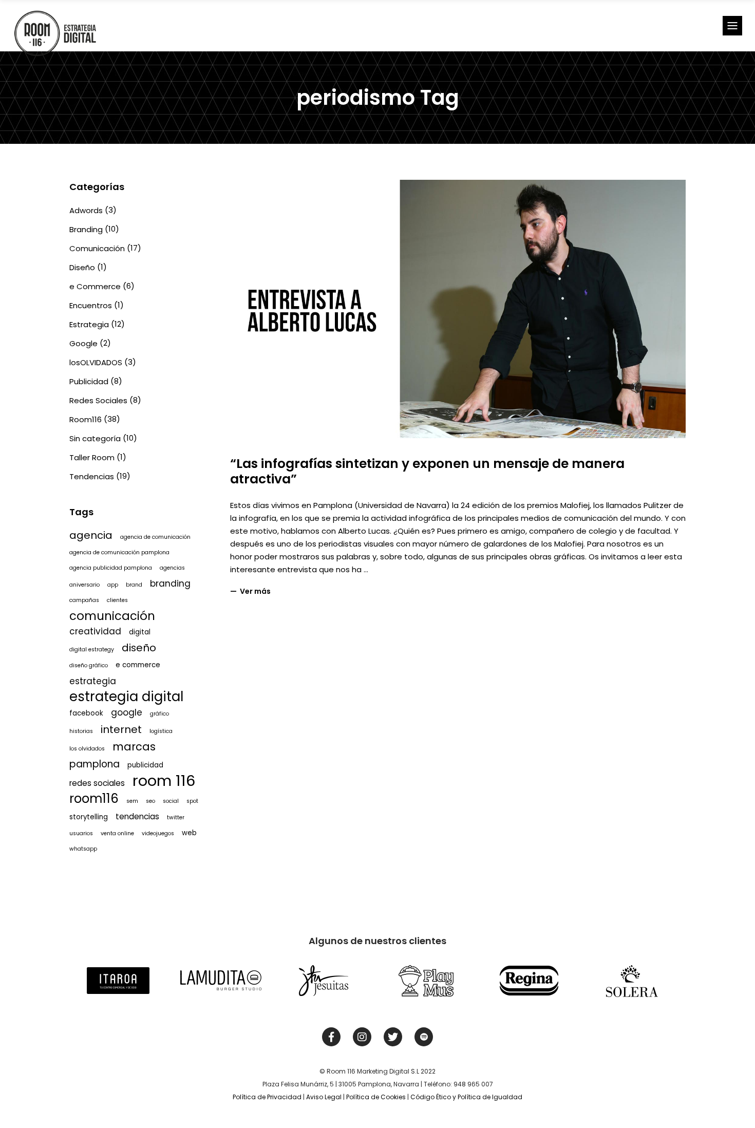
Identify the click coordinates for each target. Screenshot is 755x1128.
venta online (117, 833)
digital (139, 632)
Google (83, 343)
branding (170, 583)
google (126, 712)
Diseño (82, 267)
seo (150, 801)
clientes (117, 600)
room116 (94, 798)
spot (192, 801)
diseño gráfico (88, 665)
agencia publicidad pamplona (110, 568)
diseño (139, 648)
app (112, 585)
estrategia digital (126, 696)
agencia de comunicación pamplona (119, 552)
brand (134, 585)
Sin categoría (95, 438)
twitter (175, 817)
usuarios (81, 833)
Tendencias (91, 476)
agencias (172, 568)
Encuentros (90, 305)
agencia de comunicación (155, 537)
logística (161, 731)
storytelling (88, 817)
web (189, 833)
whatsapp (83, 849)
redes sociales (97, 783)
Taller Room (92, 457)
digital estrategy (91, 649)
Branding (86, 229)
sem (132, 801)
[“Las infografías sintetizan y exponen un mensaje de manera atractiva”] (458, 309)
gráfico (159, 714)
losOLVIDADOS (95, 362)
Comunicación (97, 248)
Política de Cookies (376, 1097)
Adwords (86, 210)
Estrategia (89, 324)
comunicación (112, 616)
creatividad (95, 631)
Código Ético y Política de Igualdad (466, 1097)
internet (121, 729)
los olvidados (87, 749)
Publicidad (88, 381)
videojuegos (158, 833)
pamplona (94, 764)
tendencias (137, 816)
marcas (134, 746)
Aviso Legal (324, 1097)
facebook (86, 713)
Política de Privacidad (267, 1097)
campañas (84, 600)
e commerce (138, 665)
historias (81, 731)
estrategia (92, 681)
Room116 (85, 419)
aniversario (84, 585)
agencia (90, 535)
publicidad (145, 765)
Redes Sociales (98, 400)
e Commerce (95, 286)
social (171, 801)
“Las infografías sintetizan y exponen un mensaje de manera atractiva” (427, 471)
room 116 (164, 780)
